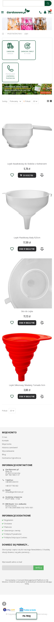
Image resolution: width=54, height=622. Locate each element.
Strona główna (3, 33)
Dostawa (8, 523)
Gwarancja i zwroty (12, 530)
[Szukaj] (48, 3)
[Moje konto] (45, 12)
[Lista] (50, 101)
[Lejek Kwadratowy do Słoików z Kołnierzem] (27, 136)
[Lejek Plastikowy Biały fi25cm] (27, 210)
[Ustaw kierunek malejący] (24, 101)
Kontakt (5, 440)
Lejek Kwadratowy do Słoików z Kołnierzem (27, 163)
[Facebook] (4, 604)
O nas (4, 437)
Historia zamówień (10, 447)
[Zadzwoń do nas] (40, 12)
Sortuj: (4, 101)
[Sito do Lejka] (27, 283)
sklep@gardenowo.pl (14, 492)
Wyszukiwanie (8, 451)
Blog (4, 454)
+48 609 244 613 (11, 482)
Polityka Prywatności (12, 534)
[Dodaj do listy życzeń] (12, 175)
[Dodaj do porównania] (42, 175)
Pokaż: (28, 101)
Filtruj (27, 615)
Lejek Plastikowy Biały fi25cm (27, 237)
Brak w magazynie (27, 248)
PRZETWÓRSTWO (14, 33)
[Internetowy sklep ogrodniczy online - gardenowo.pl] (18, 11)
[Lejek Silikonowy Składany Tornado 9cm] (27, 357)
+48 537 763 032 (11, 485)
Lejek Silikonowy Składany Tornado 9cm (27, 385)
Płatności (8, 527)
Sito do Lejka (27, 311)
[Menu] (2, 12)
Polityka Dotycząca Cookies (15, 537)
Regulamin (8, 520)
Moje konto (6, 444)
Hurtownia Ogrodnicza (11, 458)
